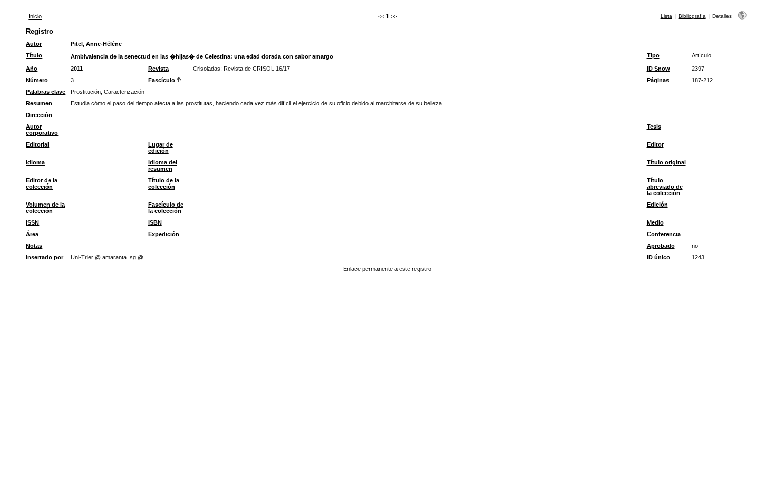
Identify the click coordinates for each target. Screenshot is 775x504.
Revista (158, 68)
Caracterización (124, 92)
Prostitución (86, 92)
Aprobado (661, 246)
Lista (666, 16)
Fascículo (161, 80)
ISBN (155, 222)
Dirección (39, 115)
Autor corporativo (42, 129)
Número (37, 80)
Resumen (39, 103)
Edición (657, 204)
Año (31, 68)
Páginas (658, 80)
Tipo (653, 55)
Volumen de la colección (45, 207)
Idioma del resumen (162, 165)
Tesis (654, 126)
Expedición (163, 234)
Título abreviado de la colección (665, 186)
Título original (666, 162)
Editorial (37, 144)
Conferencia (664, 234)
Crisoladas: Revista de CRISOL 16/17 (241, 68)
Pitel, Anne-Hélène (96, 44)
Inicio (35, 16)
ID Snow (658, 68)
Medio (655, 222)
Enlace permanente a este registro (387, 269)
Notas (34, 246)
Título (34, 55)
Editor (655, 144)
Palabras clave (45, 92)
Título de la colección (163, 183)
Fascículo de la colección (165, 207)
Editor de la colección (41, 183)
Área (32, 234)
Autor (34, 44)
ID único (658, 257)
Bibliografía (692, 16)
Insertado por (44, 257)
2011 (77, 68)
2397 (698, 68)
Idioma (35, 162)
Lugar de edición (160, 147)
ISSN (32, 222)
